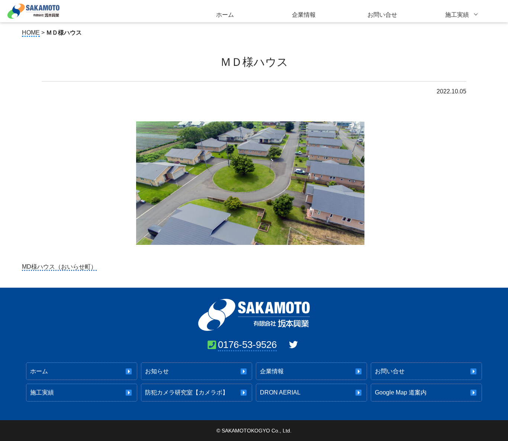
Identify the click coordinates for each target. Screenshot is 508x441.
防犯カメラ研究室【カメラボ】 (186, 392)
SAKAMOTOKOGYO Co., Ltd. (257, 431)
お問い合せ (382, 15)
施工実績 (457, 15)
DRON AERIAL (280, 392)
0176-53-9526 (247, 344)
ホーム (225, 15)
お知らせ (157, 371)
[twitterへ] (293, 345)
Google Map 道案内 (401, 392)
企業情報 (304, 15)
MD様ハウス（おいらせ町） (59, 266)
